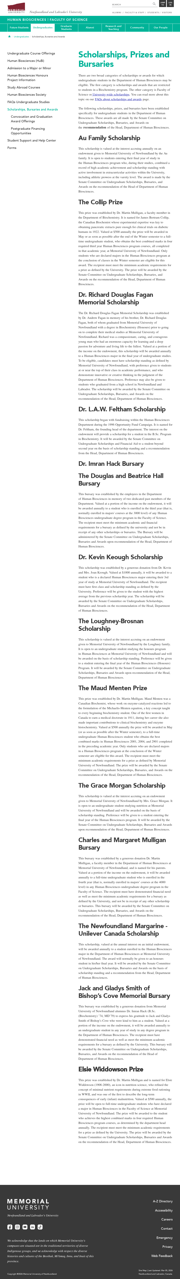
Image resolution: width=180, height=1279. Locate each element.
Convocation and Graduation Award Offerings (31, 119)
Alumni (90, 27)
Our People (161, 27)
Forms (11, 148)
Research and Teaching (113, 28)
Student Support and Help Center (31, 140)
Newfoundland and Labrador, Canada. (156, 1274)
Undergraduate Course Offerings (31, 53)
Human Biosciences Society (26, 95)
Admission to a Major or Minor (29, 68)
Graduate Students (66, 28)
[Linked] (32, 1227)
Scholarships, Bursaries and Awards (32, 109)
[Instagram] (17, 1227)
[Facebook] (9, 1227)
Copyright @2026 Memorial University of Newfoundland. (32, 1274)
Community (137, 27)
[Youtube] (24, 1227)
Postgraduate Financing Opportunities (28, 131)
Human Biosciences (27, 20)
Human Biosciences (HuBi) (25, 61)
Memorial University (44, 8)
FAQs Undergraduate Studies (28, 102)
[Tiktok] (40, 1227)
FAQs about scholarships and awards (118, 99)
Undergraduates (42, 27)
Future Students (19, 27)
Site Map (143, 1270)
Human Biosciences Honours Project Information (27, 77)
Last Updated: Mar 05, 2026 (160, 1270)
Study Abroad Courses (23, 87)
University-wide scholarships (110, 94)
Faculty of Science (69, 20)
